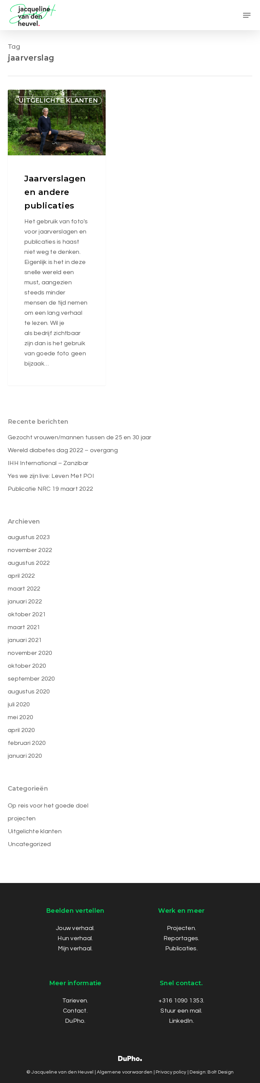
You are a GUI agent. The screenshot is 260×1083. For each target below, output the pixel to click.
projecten (22, 818)
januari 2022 (25, 601)
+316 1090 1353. (181, 1000)
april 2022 (21, 576)
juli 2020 (19, 704)
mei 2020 (20, 717)
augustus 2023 (29, 537)
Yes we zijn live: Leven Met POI (51, 476)
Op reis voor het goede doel (48, 805)
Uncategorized (29, 844)
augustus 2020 (29, 691)
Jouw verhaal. (75, 928)
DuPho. (75, 1021)
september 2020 (31, 679)
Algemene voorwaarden (124, 1072)
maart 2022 (24, 588)
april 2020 (21, 730)
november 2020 (30, 653)
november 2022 (30, 550)
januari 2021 (25, 640)
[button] (247, 15)
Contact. (75, 1011)
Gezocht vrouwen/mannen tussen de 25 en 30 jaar (80, 437)
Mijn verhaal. (75, 948)
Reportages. (181, 938)
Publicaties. (181, 948)
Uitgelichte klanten (58, 100)
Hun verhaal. (75, 938)
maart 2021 (24, 627)
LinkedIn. (181, 1021)
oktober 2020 (27, 666)
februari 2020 (27, 743)
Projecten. (181, 928)
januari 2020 (25, 756)
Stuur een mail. (181, 1011)
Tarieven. (75, 1000)
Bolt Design (221, 1072)
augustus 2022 (29, 563)
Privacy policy (171, 1072)
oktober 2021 (27, 614)
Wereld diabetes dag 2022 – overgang (63, 450)
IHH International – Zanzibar (48, 463)
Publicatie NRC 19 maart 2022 (50, 489)
